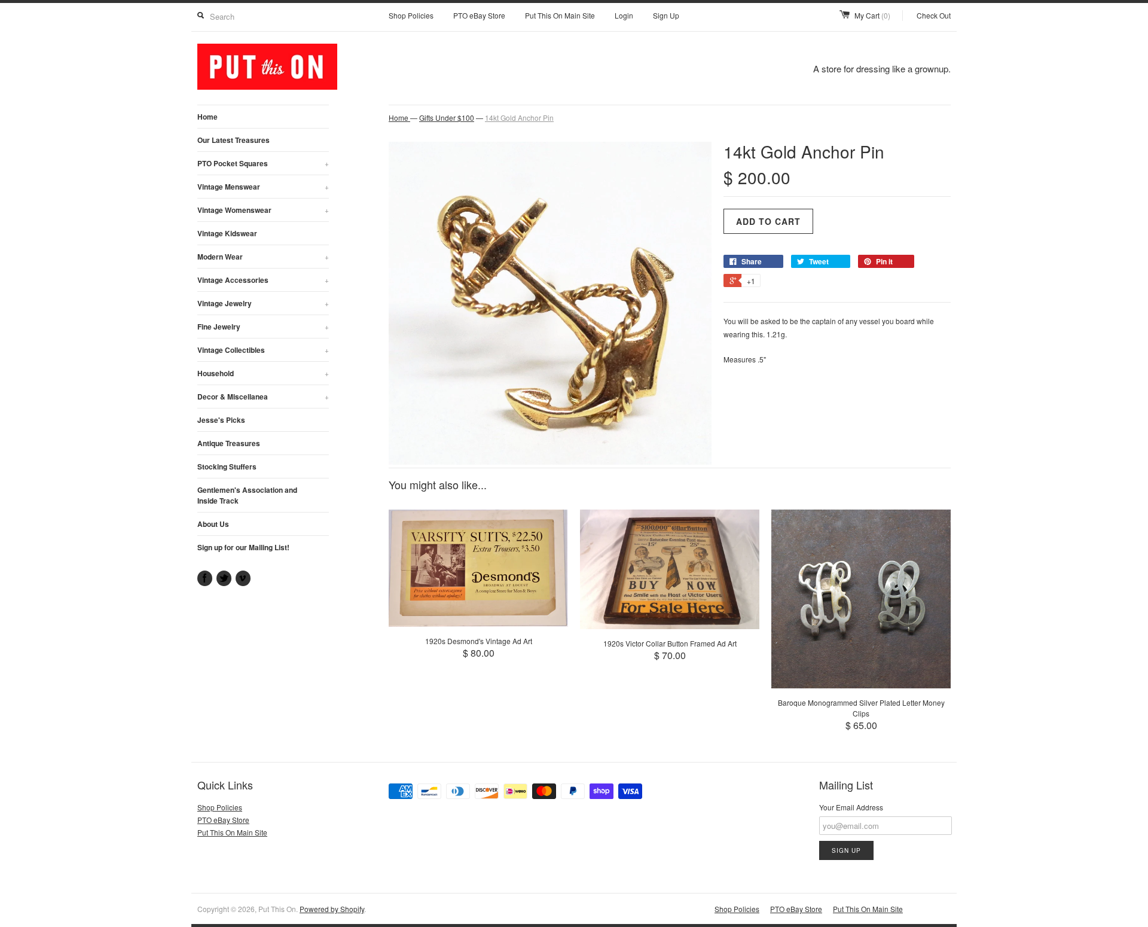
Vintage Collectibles (263, 349)
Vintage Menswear (263, 186)
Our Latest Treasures (233, 140)
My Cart (872, 15)
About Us (213, 524)
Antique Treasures (228, 443)
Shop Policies (411, 15)
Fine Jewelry (263, 326)
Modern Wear (263, 256)
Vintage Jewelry (263, 303)
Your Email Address (851, 807)
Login (624, 15)
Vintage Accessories (263, 280)
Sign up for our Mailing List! (243, 547)
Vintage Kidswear (227, 233)
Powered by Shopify (332, 909)
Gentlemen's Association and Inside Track (247, 495)
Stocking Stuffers (227, 466)
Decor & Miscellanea (263, 396)
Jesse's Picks (221, 419)
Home (207, 116)
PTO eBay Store (479, 15)
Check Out (934, 15)
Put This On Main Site (560, 15)
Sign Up (666, 15)
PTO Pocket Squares (263, 163)
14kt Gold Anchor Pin (519, 117)
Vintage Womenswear (263, 210)
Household (263, 373)
